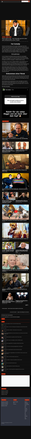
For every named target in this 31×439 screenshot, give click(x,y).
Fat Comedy (23, 41)
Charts (25, 405)
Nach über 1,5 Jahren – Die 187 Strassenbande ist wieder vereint (11, 356)
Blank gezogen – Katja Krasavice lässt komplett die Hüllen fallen (12, 308)
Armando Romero (9, 41)
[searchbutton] (29, 1)
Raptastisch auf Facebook (4, 390)
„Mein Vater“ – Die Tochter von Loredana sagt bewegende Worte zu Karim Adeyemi (13, 346)
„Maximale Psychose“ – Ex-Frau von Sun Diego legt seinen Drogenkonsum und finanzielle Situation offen (15, 326)
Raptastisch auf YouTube (4, 393)
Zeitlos (25, 418)
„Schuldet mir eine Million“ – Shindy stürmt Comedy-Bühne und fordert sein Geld (13, 359)
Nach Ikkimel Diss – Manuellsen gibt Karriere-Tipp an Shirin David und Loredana (13, 349)
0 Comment (13, 41)
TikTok (27, 41)
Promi (25, 414)
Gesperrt (25, 41)
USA (25, 417)
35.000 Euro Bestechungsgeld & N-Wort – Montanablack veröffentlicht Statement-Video (13, 343)
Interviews (26, 409)
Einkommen (17, 41)
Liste (25, 412)
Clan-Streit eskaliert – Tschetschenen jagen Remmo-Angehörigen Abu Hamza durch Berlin (14, 369)
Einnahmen (20, 41)
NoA (25, 413)
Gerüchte (26, 408)
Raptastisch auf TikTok (4, 394)
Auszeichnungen (27, 404)
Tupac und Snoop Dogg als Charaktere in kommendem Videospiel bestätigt (12, 323)
